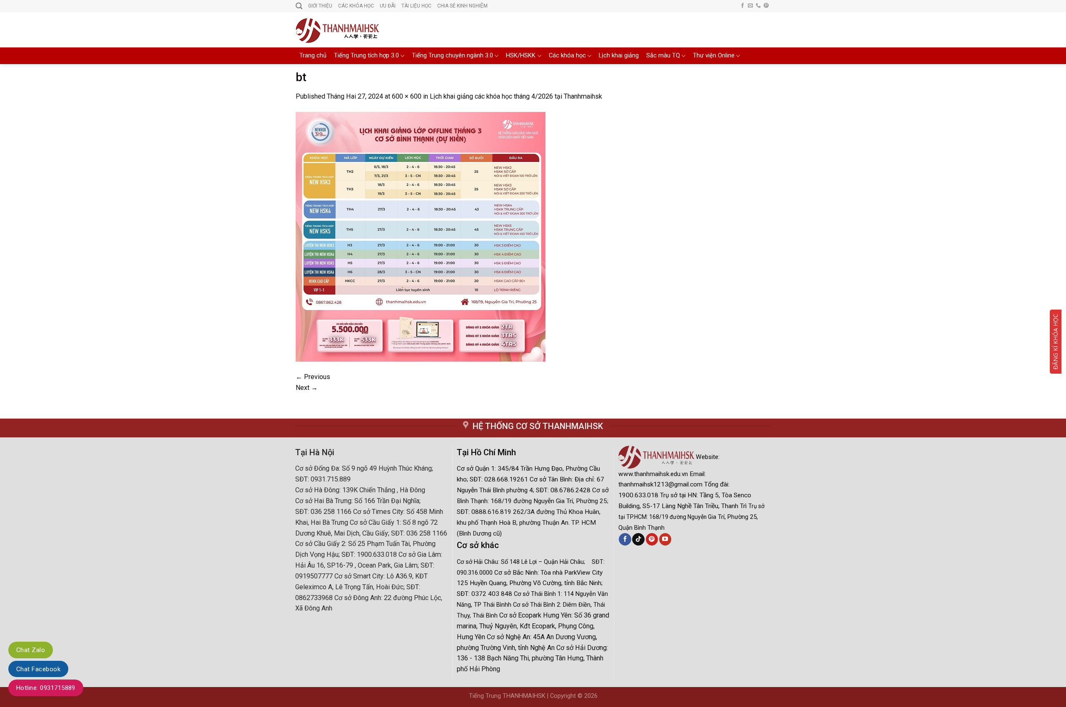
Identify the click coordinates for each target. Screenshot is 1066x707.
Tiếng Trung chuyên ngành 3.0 (452, 55)
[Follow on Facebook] (742, 6)
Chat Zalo (30, 650)
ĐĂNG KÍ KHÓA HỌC (1055, 342)
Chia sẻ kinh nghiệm (462, 6)
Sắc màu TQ (663, 55)
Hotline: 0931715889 (45, 688)
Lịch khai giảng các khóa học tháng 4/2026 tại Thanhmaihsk (516, 96)
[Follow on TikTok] (638, 539)
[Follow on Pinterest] (766, 6)
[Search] (299, 6)
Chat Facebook (38, 669)
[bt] (420, 236)
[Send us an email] (750, 6)
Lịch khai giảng (619, 55)
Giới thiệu (320, 6)
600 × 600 (406, 96)
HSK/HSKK (520, 55)
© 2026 (588, 696)
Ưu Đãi (388, 6)
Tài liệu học (416, 6)
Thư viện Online (714, 55)
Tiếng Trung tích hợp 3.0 (366, 55)
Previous (313, 377)
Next (307, 388)
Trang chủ (312, 55)
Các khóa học (567, 55)
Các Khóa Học (356, 6)
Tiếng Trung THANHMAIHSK (507, 696)
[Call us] (758, 6)
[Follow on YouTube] (665, 539)
